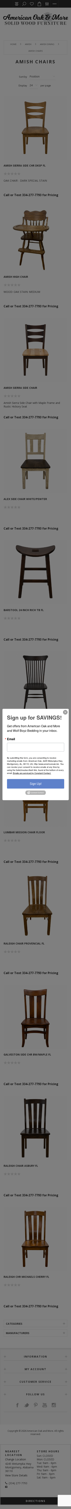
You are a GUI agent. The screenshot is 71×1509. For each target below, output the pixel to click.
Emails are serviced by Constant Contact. (32, 773)
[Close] (65, 712)
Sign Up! (35, 783)
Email (11, 739)
